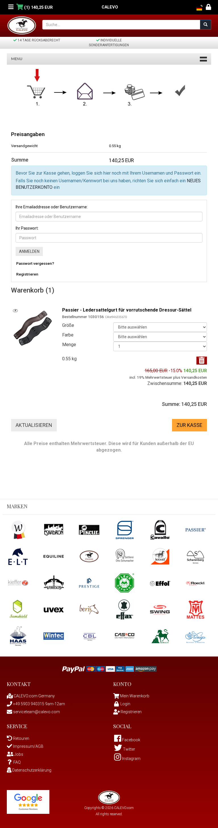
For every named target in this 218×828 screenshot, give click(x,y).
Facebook (130, 740)
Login (125, 704)
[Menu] (11, 7)
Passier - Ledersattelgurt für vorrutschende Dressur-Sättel (126, 310)
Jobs (18, 754)
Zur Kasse (189, 425)
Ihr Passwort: (27, 228)
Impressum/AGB (27, 746)
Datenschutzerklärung (31, 770)
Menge (69, 344)
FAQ (17, 762)
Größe (68, 325)
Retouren (20, 738)
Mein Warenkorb (134, 696)
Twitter (128, 749)
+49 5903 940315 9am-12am (38, 704)
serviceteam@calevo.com (36, 712)
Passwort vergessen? (35, 263)
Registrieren (27, 274)
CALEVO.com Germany (34, 696)
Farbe (68, 335)
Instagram (131, 758)
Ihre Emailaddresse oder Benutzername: (52, 207)
